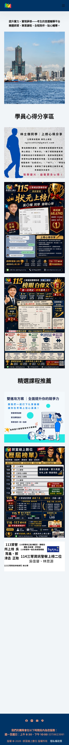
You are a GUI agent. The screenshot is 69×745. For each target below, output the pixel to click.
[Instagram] (32, 720)
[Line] (42, 720)
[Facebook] (26, 720)
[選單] (63, 5)
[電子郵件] (37, 720)
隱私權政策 (56, 741)
